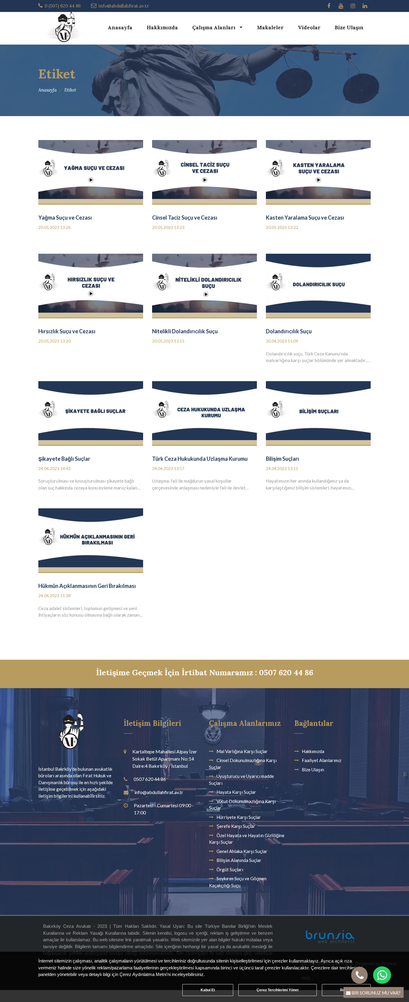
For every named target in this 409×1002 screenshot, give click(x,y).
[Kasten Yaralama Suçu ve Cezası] (318, 171)
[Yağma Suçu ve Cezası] (90, 171)
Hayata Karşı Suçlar (236, 792)
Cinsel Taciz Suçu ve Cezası (184, 217)
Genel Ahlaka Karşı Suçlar (241, 851)
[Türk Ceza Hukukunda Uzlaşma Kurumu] (204, 412)
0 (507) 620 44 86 (63, 6)
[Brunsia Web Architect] (330, 939)
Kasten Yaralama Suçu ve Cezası (305, 217)
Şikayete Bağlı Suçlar (64, 458)
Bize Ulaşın (349, 27)
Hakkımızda (162, 27)
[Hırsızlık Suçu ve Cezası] (90, 285)
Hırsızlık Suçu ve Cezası (67, 331)
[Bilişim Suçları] (318, 412)
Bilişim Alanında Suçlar (238, 860)
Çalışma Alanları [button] (214, 27)
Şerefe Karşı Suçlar (235, 826)
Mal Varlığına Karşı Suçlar (242, 751)
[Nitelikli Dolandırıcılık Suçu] (204, 285)
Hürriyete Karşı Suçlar (238, 817)
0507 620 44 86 (150, 779)
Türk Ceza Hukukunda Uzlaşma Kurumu (200, 458)
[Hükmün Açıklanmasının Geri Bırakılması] (90, 539)
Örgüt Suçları (229, 869)
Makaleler (270, 27)
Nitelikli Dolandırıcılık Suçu (185, 331)
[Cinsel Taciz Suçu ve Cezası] (204, 171)
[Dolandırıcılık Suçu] (318, 285)
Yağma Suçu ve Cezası (65, 217)
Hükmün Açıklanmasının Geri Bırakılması (87, 586)
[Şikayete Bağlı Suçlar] (90, 412)
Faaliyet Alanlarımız (321, 760)
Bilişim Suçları (282, 458)
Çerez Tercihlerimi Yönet (278, 990)
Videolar (309, 27)
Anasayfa (120, 27)
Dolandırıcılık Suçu (289, 331)
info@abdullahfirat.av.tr (124, 6)
